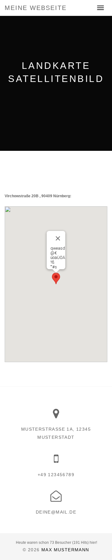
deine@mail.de (56, 512)
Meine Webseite (36, 7)
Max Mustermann (65, 549)
